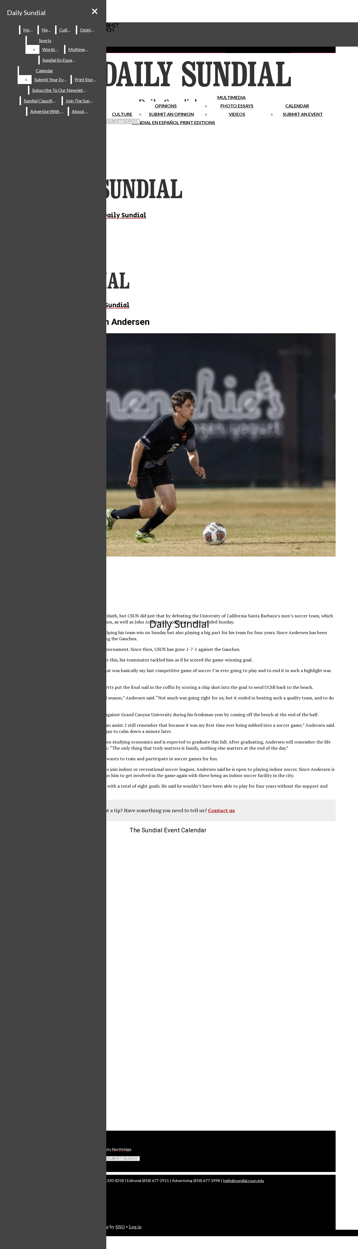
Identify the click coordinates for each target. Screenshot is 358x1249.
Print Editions (197, 122)
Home (29, 29)
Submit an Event (303, 114)
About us (81, 111)
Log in (135, 1227)
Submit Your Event (52, 79)
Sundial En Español (155, 122)
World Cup (52, 49)
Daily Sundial (26, 12)
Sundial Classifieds (41, 100)
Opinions (166, 105)
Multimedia (231, 97)
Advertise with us (47, 111)
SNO (120, 1227)
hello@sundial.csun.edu (243, 1180)
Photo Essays (236, 105)
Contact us (221, 810)
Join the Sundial (81, 100)
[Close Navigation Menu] (94, 11)
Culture (66, 29)
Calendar (297, 105)
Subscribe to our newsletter (60, 90)
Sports (45, 40)
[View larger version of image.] (168, 445)
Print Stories (86, 79)
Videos (237, 114)
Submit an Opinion (171, 114)
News (47, 29)
